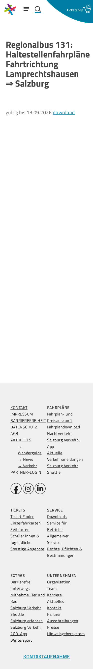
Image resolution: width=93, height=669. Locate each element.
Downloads (57, 516)
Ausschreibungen (62, 621)
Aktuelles (55, 601)
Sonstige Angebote (27, 549)
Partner (54, 614)
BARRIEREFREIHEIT (28, 420)
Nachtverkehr (59, 433)
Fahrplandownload (63, 427)
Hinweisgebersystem (66, 634)
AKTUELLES (20, 440)
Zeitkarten (20, 529)
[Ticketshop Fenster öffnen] (75, 10)
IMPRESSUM (21, 414)
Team (52, 588)
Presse (53, 627)
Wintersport (21, 640)
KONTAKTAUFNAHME (46, 656)
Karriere (54, 595)
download (64, 112)
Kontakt (54, 608)
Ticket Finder (22, 516)
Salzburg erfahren (26, 621)
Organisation (58, 582)
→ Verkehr (27, 466)
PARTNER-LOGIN (25, 472)
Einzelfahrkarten (25, 523)
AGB (14, 433)
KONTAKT (19, 408)
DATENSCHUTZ (23, 427)
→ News (25, 459)
